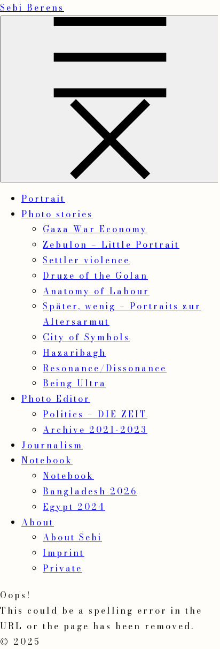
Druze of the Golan (95, 275)
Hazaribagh (74, 352)
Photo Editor (55, 398)
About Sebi (72, 537)
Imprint (63, 552)
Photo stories (57, 214)
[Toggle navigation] (110, 99)
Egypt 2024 (74, 506)
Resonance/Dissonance (105, 368)
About (37, 522)
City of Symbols (86, 337)
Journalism (52, 445)
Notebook (47, 460)
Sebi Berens (32, 7)
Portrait (43, 198)
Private (62, 568)
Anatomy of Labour (96, 291)
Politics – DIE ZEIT (95, 414)
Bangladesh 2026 (90, 491)
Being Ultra (74, 383)
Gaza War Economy (95, 229)
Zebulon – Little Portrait (111, 244)
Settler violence (86, 260)
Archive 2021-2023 (95, 429)
